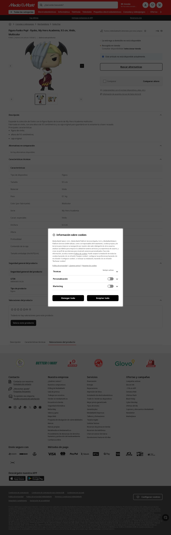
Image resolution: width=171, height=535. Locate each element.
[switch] (111, 278)
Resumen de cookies (89, 266)
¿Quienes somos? (75, 266)
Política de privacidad (59, 266)
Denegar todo (68, 298)
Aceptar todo (102, 298)
